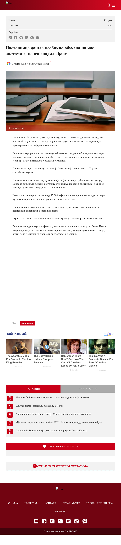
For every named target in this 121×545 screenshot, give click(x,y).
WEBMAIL (60, 511)
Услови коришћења (99, 503)
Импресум (31, 503)
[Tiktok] (76, 521)
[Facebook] (44, 521)
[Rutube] (68, 521)
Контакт (50, 503)
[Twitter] (60, 521)
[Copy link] (10, 37)
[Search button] (108, 5)
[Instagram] (52, 521)
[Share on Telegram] (21, 37)
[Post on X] (26, 37)
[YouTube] (36, 521)
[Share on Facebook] (16, 37)
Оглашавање (71, 503)
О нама (13, 503)
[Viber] (84, 521)
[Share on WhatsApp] (32, 37)
